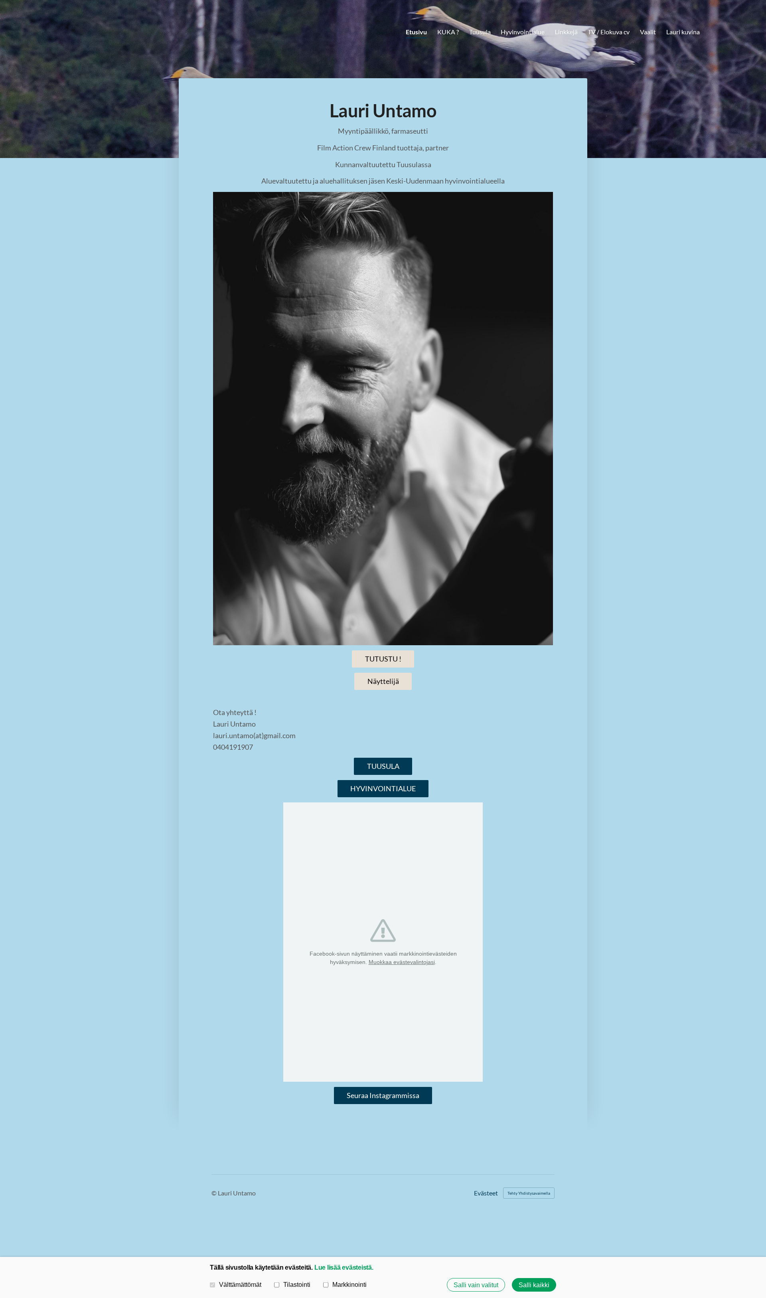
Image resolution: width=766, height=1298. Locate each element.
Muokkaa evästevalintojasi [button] (402, 962)
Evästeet (486, 1193)
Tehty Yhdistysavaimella (528, 1193)
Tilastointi (296, 1284)
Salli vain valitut (476, 1284)
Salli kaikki (534, 1284)
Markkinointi (349, 1284)
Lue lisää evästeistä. (343, 1267)
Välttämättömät (240, 1284)
